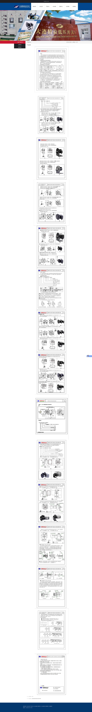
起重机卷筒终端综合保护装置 (36, 698)
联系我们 (74, 6)
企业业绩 (54, 6)
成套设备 (19, 47)
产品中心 (47, 6)
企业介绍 (41, 6)
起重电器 (19, 44)
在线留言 (50, 706)
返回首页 (34, 6)
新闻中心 (61, 6)
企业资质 (67, 6)
